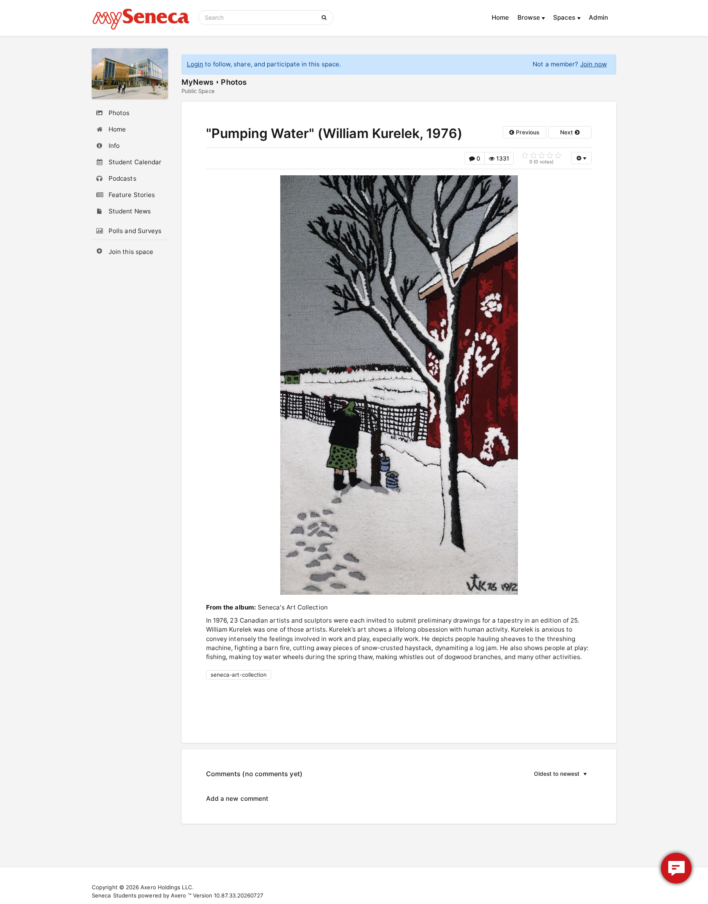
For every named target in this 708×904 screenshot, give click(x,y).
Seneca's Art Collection (293, 607)
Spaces (565, 17)
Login (195, 64)
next (567, 132)
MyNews (197, 81)
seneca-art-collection (239, 674)
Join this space (131, 252)
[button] (547, 774)
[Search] (325, 18)
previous (526, 132)
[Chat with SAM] (676, 868)
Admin (598, 17)
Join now (593, 64)
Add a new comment (237, 798)
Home (500, 17)
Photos (233, 81)
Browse (529, 17)
